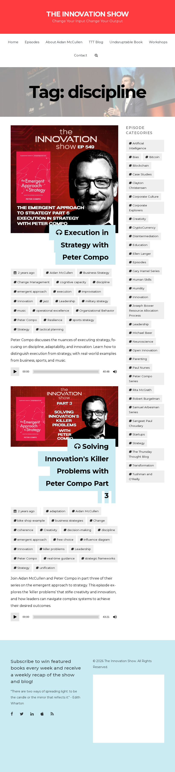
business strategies (69, 520)
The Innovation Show (87, 14)
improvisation (91, 291)
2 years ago (24, 272)
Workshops (158, 42)
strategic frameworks (100, 558)
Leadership (67, 301)
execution (64, 291)
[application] (64, 371)
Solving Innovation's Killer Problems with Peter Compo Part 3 (77, 471)
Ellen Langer (142, 253)
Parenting (140, 359)
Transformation (143, 465)
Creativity (50, 530)
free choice (65, 539)
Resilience (54, 320)
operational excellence (52, 310)
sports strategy (83, 320)
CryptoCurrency (144, 227)
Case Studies (142, 174)
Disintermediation (145, 236)
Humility (138, 288)
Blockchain (141, 165)
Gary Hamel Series (146, 271)
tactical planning (51, 329)
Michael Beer (142, 332)
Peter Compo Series (140, 378)
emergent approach (32, 291)
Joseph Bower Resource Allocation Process (143, 310)
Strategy (23, 329)
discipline (103, 282)
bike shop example (31, 520)
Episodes (32, 42)
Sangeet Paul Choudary (140, 423)
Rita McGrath (142, 390)
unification (47, 567)
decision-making (79, 530)
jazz (46, 301)
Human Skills (142, 279)
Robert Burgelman (146, 398)
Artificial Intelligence (137, 146)
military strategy (97, 301)
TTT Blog (96, 42)
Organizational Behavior (96, 310)
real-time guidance (61, 558)
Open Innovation (145, 350)
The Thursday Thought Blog (140, 454)
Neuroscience (143, 341)
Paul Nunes (141, 367)
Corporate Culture (146, 196)
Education (140, 245)
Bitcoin (154, 157)
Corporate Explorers (138, 208)
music (21, 310)
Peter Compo (27, 320)
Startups (139, 434)
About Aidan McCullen (64, 42)
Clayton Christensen (137, 185)
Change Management (33, 282)
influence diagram (97, 539)
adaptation (57, 511)
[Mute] (115, 372)
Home (13, 42)
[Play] (15, 371)
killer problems (53, 549)
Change (99, 520)
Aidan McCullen (61, 272)
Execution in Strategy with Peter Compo (85, 244)
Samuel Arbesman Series (144, 409)
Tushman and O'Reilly (140, 476)
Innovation (25, 301)
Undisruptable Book (126, 42)
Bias (136, 157)
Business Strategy (96, 272)
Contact (80, 55)
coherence (25, 530)
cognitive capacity (73, 282)
